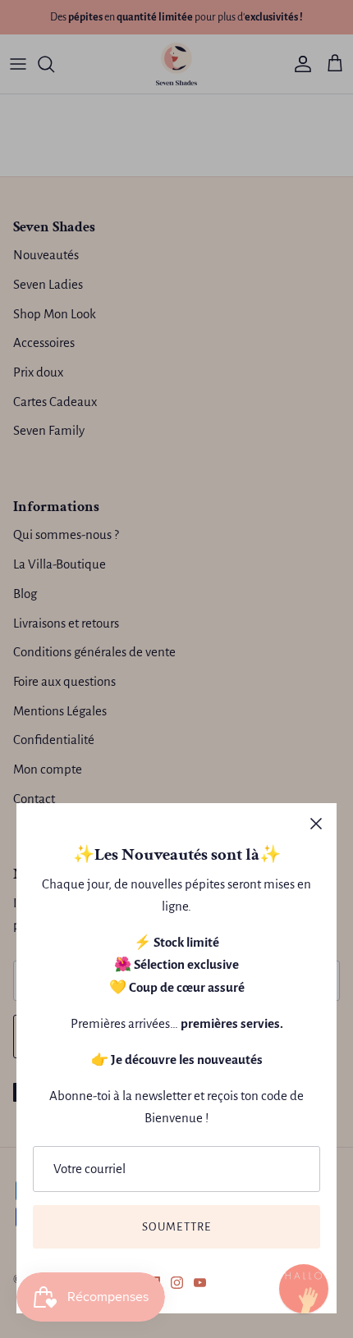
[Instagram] (177, 1282)
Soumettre (177, 1227)
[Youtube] (200, 1282)
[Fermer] (316, 824)
